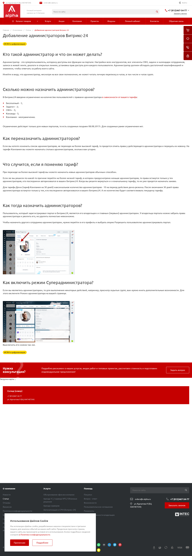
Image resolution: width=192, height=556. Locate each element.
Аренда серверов (51, 506)
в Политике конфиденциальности (34, 535)
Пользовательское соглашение (98, 507)
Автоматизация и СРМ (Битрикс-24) (59, 510)
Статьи (6, 499)
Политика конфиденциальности (17, 511)
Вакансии (7, 507)
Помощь (88, 488)
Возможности (90, 503)
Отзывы (6, 503)
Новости (7, 495)
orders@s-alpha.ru (51, 3)
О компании (9, 488)
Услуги (46, 488)
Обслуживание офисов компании (58, 495)
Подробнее (42, 542)
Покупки (88, 495)
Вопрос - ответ (90, 499)
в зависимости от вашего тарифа (119, 97)
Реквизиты (89, 511)
